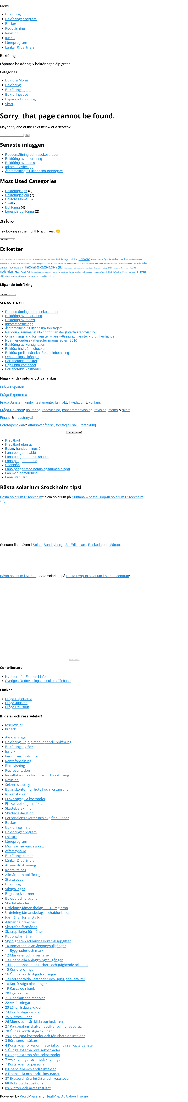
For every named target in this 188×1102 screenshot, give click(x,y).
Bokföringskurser (19, 855)
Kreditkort (12, 440)
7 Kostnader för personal (25, 1064)
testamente (44, 402)
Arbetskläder (38, 259)
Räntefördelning (18, 760)
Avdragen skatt (49, 259)
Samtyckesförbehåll (100, 272)
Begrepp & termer (19, 893)
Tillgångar (141, 272)
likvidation (76, 402)
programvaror (46, 272)
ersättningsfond (135, 259)
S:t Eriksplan (75, 545)
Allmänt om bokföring (22, 874)
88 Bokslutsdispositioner (25, 1083)
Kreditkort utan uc (19, 444)
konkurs (95, 402)
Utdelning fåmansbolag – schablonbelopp (39, 912)
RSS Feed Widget (74, 660)
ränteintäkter (76, 272)
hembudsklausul (125, 263)
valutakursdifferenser (18, 276)
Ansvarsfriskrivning (20, 865)
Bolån (9, 449)
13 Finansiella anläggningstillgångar (34, 960)
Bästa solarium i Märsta (18, 576)
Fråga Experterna (13, 395)
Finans (5, 418)
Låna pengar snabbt (20, 453)
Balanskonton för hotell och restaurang (37, 789)
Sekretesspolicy (17, 784)
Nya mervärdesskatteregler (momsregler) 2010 (41, 340)
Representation (17, 770)
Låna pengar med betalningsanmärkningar (37, 469)
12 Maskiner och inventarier (27, 955)
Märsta (114, 545)
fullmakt (61, 402)
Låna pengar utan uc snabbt (27, 457)
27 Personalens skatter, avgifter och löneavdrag (43, 1026)
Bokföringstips (17, 94)
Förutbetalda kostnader (23, 369)
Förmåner (99, 263)
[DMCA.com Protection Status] (74, 433)
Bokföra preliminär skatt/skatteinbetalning (37, 353)
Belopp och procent (21, 898)
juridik (29, 402)
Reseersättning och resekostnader (31, 155)
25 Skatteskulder (18, 1016)
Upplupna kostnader (20, 365)
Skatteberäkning (18, 808)
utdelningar (5, 276)
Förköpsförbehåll (74, 263)
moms (113, 410)
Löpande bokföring (20, 99)
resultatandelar (66, 272)
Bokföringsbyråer (19, 746)
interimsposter (79, 268)
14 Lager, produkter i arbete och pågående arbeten (46, 964)
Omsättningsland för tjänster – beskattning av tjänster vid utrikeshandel (60, 336)
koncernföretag (100, 268)
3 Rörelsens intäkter (21, 1040)
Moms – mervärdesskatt (24, 846)
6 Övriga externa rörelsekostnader (32, 1054)
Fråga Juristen (11, 402)
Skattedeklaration (19, 813)
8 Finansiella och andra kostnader (32, 1073)
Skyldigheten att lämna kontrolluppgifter (38, 941)
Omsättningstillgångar (22, 357)
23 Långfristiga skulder (23, 1007)
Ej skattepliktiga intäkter (24, 803)
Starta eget (14, 879)
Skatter (125, 272)
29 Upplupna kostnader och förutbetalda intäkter (45, 1035)
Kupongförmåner (19, 936)
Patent (23, 272)
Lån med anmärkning (21, 473)
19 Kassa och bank (20, 988)
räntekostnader (87, 272)
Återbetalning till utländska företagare (34, 171)
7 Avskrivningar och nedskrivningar (33, 1059)
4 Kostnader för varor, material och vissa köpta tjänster (49, 1045)
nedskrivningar (10, 271)
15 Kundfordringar (20, 969)
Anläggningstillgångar (7, 259)
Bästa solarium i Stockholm (21, 497)
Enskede (95, 545)
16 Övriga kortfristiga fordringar (30, 974)
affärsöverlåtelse (41, 425)
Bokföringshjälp (18, 89)
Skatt (9, 103)
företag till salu (67, 425)
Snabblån (12, 465)
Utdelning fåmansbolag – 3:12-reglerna (36, 907)
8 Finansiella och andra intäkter (30, 1069)
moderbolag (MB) (130, 268)
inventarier (89, 268)
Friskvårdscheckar (8, 263)
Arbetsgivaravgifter (24, 259)
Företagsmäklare (13, 425)
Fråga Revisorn (12, 410)
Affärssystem (15, 851)
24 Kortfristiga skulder (23, 1012)
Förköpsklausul (88, 263)
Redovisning (15, 28)
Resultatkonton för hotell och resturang (37, 775)
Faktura (11, 836)
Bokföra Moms (17, 80)
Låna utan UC (16, 477)
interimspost (68, 268)
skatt (126, 410)
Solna (37, 545)
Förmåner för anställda (23, 917)
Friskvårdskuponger (24, 264)
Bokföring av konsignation (25, 344)
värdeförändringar (47, 276)
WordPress (28, 1096)
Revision (12, 33)
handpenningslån (29, 449)
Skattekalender (17, 903)
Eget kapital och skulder (116, 259)
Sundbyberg (53, 545)
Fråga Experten (12, 387)
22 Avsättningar (17, 1002)
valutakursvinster (33, 276)
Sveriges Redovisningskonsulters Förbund (38, 681)
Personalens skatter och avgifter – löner (37, 817)
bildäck (10, 729)
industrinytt (23, 418)
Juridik (10, 37)
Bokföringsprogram (21, 18)
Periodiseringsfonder (34, 272)
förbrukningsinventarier (41, 263)
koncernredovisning (77, 410)
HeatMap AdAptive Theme (67, 1096)
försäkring (88, 425)
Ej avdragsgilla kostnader (25, 798)
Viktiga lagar (15, 888)
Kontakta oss (15, 869)
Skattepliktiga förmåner (24, 931)
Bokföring (13, 14)
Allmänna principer (20, 922)
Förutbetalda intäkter (21, 361)
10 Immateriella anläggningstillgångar (35, 945)
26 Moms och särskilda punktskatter (34, 1021)
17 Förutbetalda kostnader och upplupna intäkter (45, 978)
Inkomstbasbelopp (19, 167)
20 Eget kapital (17, 993)
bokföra (74, 259)
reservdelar (14, 725)
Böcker (10, 23)
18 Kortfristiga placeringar (26, 983)
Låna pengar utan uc (21, 461)
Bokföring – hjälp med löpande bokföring (38, 741)
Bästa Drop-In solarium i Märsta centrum (97, 576)
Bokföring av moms (20, 163)
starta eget (132, 272)
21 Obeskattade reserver (25, 997)
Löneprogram (16, 42)
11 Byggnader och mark (24, 950)
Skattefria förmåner (114, 272)
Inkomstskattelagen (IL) (44, 267)
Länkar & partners (19, 47)
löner (110, 268)
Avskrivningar (62, 259)
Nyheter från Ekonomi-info (25, 677)
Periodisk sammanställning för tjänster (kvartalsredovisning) (51, 332)
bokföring (33, 410)
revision (100, 410)
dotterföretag (97, 259)
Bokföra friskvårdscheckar (25, 349)
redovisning (51, 410)
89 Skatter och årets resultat (28, 1087)
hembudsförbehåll (110, 264)
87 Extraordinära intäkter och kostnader (37, 1078)
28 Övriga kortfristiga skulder (28, 1031)
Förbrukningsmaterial (58, 264)
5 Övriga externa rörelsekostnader (32, 1050)
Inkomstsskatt (16, 794)
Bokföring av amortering (23, 159)
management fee (118, 268)
